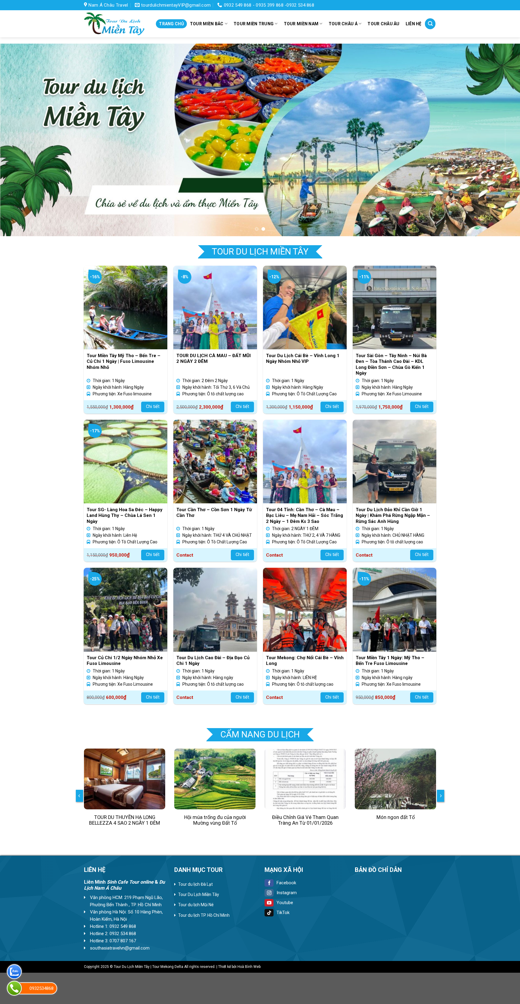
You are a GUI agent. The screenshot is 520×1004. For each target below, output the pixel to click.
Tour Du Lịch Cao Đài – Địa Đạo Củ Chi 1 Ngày (212, 660)
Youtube (285, 902)
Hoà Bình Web (249, 967)
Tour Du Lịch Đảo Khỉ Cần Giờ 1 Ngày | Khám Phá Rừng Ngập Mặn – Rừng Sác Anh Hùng (393, 515)
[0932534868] (14, 988)
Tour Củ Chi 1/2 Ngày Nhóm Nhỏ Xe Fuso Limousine (125, 660)
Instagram (287, 892)
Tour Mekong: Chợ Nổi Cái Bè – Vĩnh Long (305, 660)
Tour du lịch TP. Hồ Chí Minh (204, 915)
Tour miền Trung (254, 23)
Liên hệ (414, 23)
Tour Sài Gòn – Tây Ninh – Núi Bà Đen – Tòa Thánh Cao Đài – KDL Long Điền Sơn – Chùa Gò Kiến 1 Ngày (391, 364)
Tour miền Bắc (207, 23)
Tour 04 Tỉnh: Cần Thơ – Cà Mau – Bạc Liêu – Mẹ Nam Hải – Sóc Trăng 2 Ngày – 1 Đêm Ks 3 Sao (304, 515)
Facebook (286, 882)
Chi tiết (152, 406)
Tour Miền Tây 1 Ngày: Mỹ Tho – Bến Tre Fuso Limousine (390, 660)
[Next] (502, 140)
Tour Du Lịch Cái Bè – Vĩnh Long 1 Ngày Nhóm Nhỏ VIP (302, 358)
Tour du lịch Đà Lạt (195, 884)
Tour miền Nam (301, 23)
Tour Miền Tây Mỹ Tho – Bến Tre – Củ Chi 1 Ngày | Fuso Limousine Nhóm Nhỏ (123, 361)
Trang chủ (171, 23)
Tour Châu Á (343, 23)
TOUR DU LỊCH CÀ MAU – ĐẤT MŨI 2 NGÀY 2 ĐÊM (213, 358)
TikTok (283, 912)
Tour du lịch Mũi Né (196, 904)
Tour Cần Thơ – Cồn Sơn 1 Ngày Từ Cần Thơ (214, 512)
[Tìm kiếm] (430, 23)
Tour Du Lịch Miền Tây (198, 894)
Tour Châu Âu (383, 23)
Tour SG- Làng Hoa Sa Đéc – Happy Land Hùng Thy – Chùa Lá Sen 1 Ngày (124, 515)
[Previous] (18, 140)
